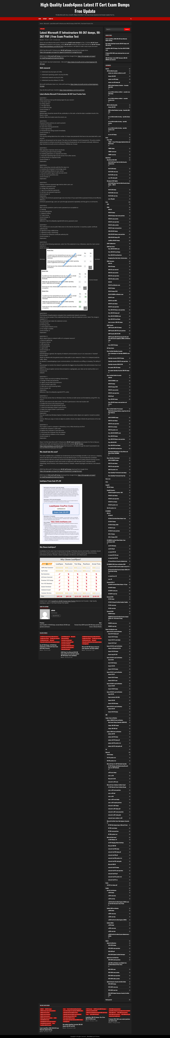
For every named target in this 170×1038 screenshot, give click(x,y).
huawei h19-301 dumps (113, 703)
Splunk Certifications (111, 943)
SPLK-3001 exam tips (112, 990)
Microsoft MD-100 (65, 638)
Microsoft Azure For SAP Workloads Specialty (117, 764)
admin (42, 39)
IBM (106, 715)
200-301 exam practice (113, 219)
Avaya (107, 137)
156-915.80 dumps (112, 189)
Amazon (107, 68)
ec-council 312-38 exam (113, 555)
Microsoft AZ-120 (112, 778)
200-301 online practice (113, 225)
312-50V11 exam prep (112, 590)
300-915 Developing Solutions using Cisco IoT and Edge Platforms (119, 411)
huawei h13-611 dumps (113, 677)
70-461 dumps (110, 754)
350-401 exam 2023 (112, 300)
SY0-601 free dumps (112, 502)
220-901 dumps (110, 487)
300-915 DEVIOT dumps (113, 417)
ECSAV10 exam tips (112, 626)
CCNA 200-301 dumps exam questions (116, 234)
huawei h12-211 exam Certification (114, 631)
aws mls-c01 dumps (112, 134)
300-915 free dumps (112, 427)
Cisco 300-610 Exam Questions (115, 255)
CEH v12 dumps (111, 534)
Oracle (107, 883)
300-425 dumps (111, 266)
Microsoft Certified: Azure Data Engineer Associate (50, 642)
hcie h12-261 (111, 660)
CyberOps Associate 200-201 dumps (116, 358)
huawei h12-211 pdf (112, 643)
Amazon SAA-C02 (112, 76)
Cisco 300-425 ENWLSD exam (114, 316)
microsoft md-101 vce (113, 880)
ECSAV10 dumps (111, 613)
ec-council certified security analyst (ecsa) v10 (118, 566)
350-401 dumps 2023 (112, 291)
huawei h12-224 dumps (113, 651)
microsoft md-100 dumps (67, 640)
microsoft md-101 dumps (113, 867)
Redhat (107, 888)
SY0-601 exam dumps (113, 495)
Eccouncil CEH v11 (111, 582)
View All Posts (56, 615)
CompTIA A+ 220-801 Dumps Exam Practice (63, 601)
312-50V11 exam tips (112, 594)
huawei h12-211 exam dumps (114, 640)
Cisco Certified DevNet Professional (115, 409)
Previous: (55, 625)
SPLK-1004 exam (111, 969)
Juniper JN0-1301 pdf (112, 728)
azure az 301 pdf (111, 793)
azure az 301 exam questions (114, 790)
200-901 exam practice (113, 390)
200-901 (110, 377)
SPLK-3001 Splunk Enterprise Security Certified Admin (118, 994)
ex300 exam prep (112, 913)
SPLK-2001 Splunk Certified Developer (116, 954)
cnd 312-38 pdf (111, 549)
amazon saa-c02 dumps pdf (114, 82)
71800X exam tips (112, 154)
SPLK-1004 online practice (114, 978)
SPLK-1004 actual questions (114, 960)
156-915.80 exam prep (113, 193)
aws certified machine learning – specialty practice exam (117, 129)
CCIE (108, 204)
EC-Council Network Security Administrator (117, 561)
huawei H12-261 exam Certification (114, 657)
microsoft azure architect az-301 (115, 818)
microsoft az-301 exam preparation (115, 812)
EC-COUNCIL (108, 511)
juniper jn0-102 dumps (113, 737)
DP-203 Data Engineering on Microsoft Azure (49, 636)
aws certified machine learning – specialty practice (117, 122)
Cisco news (108, 479)
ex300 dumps (111, 910)
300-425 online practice (113, 279)
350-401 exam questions (113, 307)
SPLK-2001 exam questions (114, 948)
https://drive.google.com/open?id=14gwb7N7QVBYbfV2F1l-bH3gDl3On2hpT (61, 52)
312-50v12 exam (111, 528)
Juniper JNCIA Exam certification (114, 731)
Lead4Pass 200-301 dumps (114, 240)
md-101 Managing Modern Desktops (116, 842)
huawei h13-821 (111, 686)
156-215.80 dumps (112, 168)
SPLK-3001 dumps (112, 984)
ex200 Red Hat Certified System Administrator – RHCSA (119, 935)
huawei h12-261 (111, 666)
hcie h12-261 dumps (112, 663)
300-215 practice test (113, 469)
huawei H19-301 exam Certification (114, 692)
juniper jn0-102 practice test (114, 743)
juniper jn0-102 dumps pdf (114, 740)
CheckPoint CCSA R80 (112, 160)
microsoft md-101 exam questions (115, 870)
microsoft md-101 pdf (113, 873)
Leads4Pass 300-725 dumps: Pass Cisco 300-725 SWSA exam (95, 1018)
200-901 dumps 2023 (113, 387)
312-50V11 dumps (112, 587)
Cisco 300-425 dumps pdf (113, 313)
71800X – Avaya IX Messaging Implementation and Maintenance (119, 142)
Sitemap (45, 19)
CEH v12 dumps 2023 (112, 537)
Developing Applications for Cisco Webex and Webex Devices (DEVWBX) (118, 452)
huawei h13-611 (111, 674)
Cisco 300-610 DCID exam (114, 249)
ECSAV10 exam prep (112, 623)
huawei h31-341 (111, 708)
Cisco (107, 202)
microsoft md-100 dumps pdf (67, 642)
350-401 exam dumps (113, 303)
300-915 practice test (113, 430)
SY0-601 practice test (113, 505)
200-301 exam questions (113, 222)
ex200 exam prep (112, 928)
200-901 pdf (111, 396)
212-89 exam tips (112, 608)
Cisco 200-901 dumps (113, 399)
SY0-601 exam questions (113, 498)
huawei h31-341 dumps (113, 712)
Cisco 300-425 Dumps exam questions (116, 310)
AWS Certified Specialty (112, 105)
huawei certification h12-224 (114, 648)
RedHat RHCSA (110, 923)
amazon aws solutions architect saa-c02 (117, 73)
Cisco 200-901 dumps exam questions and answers (117, 403)
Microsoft (42, 28)
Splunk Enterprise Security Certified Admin (116, 982)
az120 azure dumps (112, 772)
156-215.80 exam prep (113, 171)
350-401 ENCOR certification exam (115, 294)
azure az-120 (111, 775)
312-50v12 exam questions (114, 531)
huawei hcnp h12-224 (112, 654)
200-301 (110, 209)
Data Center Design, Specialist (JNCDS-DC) (117, 722)
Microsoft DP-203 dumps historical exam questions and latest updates (90, 647)
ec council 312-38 (112, 552)
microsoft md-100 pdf (66, 643)
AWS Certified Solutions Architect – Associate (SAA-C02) (118, 86)
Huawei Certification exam (111, 629)
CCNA (108, 207)
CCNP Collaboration (111, 243)
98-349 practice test (111, 761)
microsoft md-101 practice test (115, 877)
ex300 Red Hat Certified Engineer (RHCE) (117, 920)
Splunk (107, 941)
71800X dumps (111, 148)
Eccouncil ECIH (110, 597)
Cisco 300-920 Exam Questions (115, 448)
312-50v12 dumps (112, 521)
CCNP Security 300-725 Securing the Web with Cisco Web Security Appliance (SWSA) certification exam (119, 338)
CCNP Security (110, 325)
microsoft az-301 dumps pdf (114, 809)
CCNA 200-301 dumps (113, 231)
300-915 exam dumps (113, 420)
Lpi (106, 749)
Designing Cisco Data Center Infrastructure (117, 258)
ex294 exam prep (112, 895)
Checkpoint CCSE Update (112, 181)
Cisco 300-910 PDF (112, 442)
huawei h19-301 (111, 700)
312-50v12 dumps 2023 (113, 524)
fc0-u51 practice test (111, 508)
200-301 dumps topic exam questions (116, 215)
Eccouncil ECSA (110, 611)
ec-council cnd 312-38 (113, 558)
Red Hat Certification (111, 890)
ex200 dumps (111, 925)
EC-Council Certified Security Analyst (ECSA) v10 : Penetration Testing (119, 570)
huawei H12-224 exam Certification (114, 646)
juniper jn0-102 (111, 734)
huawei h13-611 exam (112, 680)
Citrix (107, 482)
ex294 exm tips (111, 898)
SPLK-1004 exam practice (113, 972)
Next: (88, 625)
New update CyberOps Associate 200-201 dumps (118, 370)
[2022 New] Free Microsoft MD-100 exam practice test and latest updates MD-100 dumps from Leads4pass (70, 653)
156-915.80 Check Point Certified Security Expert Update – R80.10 (119, 184)
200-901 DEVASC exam (113, 380)
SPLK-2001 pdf (111, 951)
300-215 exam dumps (113, 463)
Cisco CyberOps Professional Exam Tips (116, 476)
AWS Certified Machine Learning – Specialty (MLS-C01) (119, 111)
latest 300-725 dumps (113, 345)
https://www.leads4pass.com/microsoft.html (71, 90)
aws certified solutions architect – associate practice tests (118, 99)
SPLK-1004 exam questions (114, 975)
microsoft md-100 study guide (67, 647)
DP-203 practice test (44, 640)
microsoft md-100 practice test (68, 645)
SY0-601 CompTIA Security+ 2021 (115, 492)
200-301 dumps (111, 212)
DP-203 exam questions (55, 638)
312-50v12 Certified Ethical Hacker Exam (117, 518)
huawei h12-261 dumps (113, 669)
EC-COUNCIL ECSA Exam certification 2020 (116, 564)
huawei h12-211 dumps (113, 637)
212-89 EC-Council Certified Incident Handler (118, 602)
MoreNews (90, 1036)
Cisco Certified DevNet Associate (114, 375)
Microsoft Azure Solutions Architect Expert (116, 785)
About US (51, 19)
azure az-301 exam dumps (113, 799)
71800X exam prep (112, 151)
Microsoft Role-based (66, 649)
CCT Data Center (110, 348)
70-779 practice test (111, 757)
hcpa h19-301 (111, 694)
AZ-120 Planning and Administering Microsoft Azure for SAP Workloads (118, 766)
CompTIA (107, 485)
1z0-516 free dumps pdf (112, 885)
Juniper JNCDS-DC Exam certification (115, 720)
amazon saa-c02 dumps (113, 79)
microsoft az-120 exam (113, 782)
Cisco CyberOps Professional (113, 458)
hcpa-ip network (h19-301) (114, 697)
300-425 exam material (113, 269)
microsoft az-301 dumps (113, 805)
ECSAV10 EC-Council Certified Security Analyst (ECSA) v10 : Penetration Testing (118, 617)
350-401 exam (111, 297)
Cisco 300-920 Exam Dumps (114, 445)
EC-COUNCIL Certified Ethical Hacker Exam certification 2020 (116, 541)
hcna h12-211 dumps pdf (113, 634)
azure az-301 (111, 796)
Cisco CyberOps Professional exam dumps (117, 472)
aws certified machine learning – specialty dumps (119, 116)
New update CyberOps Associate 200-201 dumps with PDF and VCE (73, 1025)
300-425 (110, 263)
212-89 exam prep (112, 605)
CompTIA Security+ (111, 490)
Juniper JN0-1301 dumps (113, 725)
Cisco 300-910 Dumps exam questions (116, 439)
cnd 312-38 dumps (112, 546)
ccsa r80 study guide (112, 178)
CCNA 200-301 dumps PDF (114, 237)
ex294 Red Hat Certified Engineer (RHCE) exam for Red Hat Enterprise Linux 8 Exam (118, 902)
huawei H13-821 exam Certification (114, 683)
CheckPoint (108, 158)
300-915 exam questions (113, 423)
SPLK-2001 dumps (112, 945)
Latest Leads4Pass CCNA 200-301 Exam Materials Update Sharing (49, 1029)
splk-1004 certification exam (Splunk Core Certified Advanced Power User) (117, 963)
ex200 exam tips (112, 931)
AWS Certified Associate (112, 71)
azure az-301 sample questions (115, 802)
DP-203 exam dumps (45, 638)
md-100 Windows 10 (66, 636)
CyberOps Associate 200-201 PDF (115, 364)
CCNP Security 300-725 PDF (114, 333)
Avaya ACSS (109, 140)
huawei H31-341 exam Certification (114, 706)
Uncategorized (85, 643)
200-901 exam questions (113, 393)
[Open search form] (130, 18)
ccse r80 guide (111, 199)
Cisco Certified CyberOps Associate (114, 351)
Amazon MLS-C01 (112, 107)
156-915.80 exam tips (113, 196)
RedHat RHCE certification (113, 908)
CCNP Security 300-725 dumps (115, 327)
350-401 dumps (111, 288)
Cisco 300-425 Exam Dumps (114, 319)
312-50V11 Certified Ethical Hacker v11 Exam (117, 584)
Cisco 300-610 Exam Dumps (114, 252)
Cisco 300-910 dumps (113, 436)
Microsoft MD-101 (112, 864)
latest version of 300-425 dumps (115, 322)
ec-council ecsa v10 (112, 576)
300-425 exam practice (113, 272)
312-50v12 (110, 515)
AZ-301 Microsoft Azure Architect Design (117, 787)
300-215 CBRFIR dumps (113, 460)
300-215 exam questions (113, 466)
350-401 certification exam (114, 285)
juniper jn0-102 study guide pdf (115, 746)
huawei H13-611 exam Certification (114, 672)
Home (40, 19)
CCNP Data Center (111, 246)
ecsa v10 (110, 579)
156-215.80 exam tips (113, 175)
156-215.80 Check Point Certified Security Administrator (117, 163)
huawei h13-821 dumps (113, 689)
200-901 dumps (111, 383)
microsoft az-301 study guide (114, 815)
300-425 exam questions (113, 276)
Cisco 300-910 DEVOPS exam (114, 433)
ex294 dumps (111, 892)
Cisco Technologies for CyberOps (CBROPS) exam (119, 353)
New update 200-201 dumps (114, 367)
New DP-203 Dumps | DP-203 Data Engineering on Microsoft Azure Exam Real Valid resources (49, 646)
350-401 (110, 282)
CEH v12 (108, 513)
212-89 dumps (111, 599)
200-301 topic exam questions (115, 228)
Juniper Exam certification (111, 718)
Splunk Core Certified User (113, 957)
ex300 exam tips (112, 917)
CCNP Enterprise (110, 261)
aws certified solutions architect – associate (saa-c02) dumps (119, 92)
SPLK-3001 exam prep (113, 987)
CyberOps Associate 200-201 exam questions (118, 361)
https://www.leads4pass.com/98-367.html (51, 46)
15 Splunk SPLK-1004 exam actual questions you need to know (119, 1020)
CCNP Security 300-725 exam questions (117, 330)
